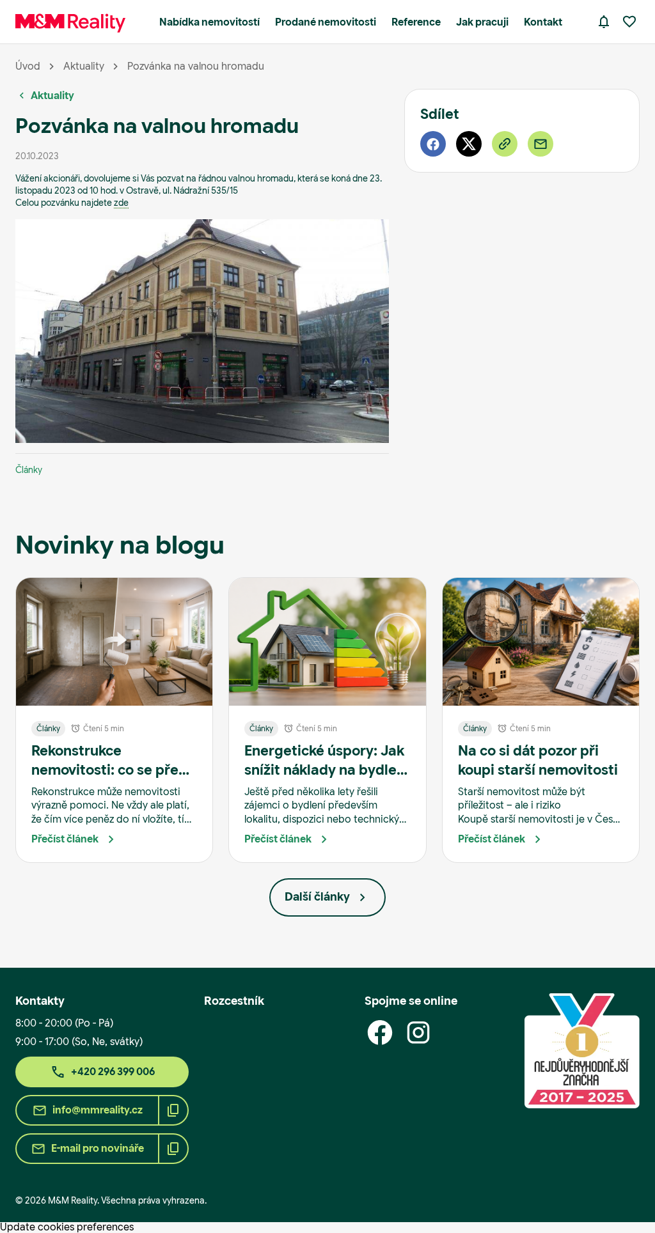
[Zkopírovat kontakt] (173, 1110)
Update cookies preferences (67, 1227)
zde (121, 203)
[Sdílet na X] (469, 144)
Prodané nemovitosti (325, 22)
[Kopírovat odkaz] (504, 144)
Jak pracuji (482, 22)
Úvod (27, 66)
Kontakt (543, 22)
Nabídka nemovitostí (209, 22)
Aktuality (83, 66)
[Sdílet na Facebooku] (433, 144)
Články (28, 470)
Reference (416, 22)
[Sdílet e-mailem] (540, 144)
